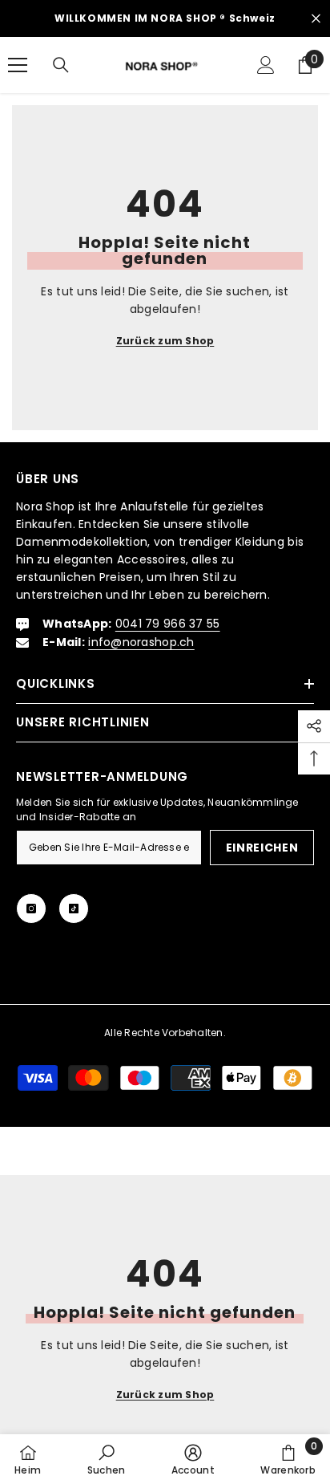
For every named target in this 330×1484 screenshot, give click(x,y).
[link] (106, 1459)
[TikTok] (73, 908)
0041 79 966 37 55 (167, 624)
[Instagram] (31, 908)
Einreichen (262, 848)
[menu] (17, 65)
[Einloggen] (266, 65)
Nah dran (316, 19)
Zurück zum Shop (165, 341)
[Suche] (60, 65)
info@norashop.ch (141, 642)
